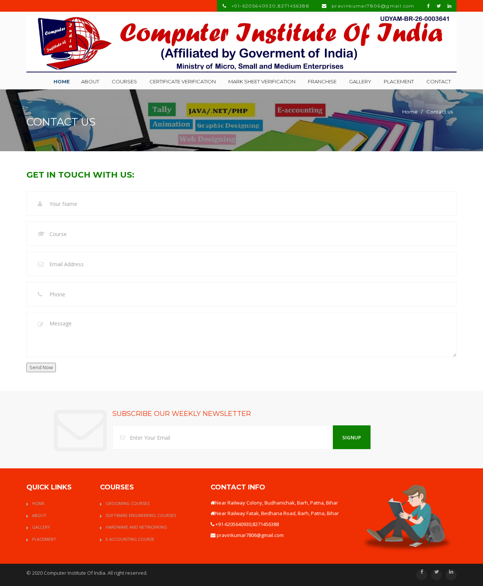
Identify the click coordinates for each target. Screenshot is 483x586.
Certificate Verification (182, 81)
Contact (438, 81)
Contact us (439, 112)
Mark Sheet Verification (261, 81)
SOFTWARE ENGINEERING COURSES (141, 515)
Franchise (322, 81)
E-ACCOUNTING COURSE (130, 539)
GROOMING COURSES (127, 503)
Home (62, 81)
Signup (351, 437)
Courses (124, 81)
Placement (399, 81)
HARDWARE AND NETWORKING (136, 527)
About (90, 81)
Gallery (360, 81)
